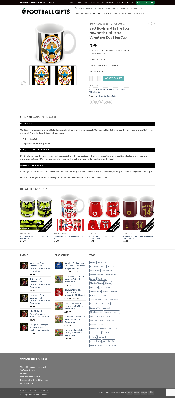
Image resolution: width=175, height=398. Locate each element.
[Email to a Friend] (101, 102)
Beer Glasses (95, 271)
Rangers (93, 324)
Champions (135, 8)
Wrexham (112, 345)
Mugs (88, 8)
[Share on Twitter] (96, 102)
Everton (114, 291)
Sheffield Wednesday (98, 329)
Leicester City (95, 308)
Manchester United (112, 312)
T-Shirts (93, 337)
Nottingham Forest (97, 320)
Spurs (99, 333)
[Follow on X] (130, 2)
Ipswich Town (95, 304)
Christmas (94, 287)
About (72, 3)
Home (81, 8)
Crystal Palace (95, 291)
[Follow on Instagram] (125, 2)
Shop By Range (82, 13)
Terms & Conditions (106, 392)
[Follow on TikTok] (127, 2)
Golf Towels (102, 295)
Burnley (93, 279)
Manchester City (96, 312)
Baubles (111, 266)
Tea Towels (102, 337)
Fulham (93, 295)
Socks (92, 333)
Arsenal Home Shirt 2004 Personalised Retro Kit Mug (103, 237)
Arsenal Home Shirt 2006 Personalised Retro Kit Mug (138, 237)
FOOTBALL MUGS (105, 89)
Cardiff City (102, 279)
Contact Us (94, 3)
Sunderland (107, 333)
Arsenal (93, 262)
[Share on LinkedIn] (110, 102)
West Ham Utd (108, 341)
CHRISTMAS (111, 8)
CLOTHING (98, 8)
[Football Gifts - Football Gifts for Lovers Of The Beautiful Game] (45, 11)
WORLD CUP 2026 (135, 13)
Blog (85, 3)
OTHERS (123, 8)
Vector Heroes (95, 341)
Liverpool (106, 308)
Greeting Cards (95, 300)
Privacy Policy (120, 392)
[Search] (76, 8)
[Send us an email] (132, 2)
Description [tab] (26, 117)
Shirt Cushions (113, 329)
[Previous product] (153, 23)
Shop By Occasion (101, 13)
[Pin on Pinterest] (106, 102)
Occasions (102, 24)
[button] (107, 2)
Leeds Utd (106, 304)
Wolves (93, 345)
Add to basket (113, 78)
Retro (114, 96)
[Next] (154, 221)
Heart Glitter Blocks (111, 300)
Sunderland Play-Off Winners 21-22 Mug (68, 237)
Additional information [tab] (45, 117)
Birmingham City (108, 271)
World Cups (102, 345)
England (106, 291)
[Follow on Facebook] (122, 2)
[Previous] (20, 221)
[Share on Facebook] (92, 102)
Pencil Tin (110, 320)
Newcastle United (104, 96)
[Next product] (148, 23)
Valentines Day (117, 24)
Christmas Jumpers (107, 287)
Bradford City (111, 275)
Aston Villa (102, 262)
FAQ (79, 3)
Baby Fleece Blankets (98, 266)
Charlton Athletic (96, 283)
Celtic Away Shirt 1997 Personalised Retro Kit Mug (34, 237)
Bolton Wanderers (96, 275)
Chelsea (108, 283)
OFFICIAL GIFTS (119, 13)
